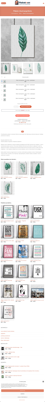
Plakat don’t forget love (35, 240)
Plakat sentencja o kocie (20, 280)
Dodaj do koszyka (25, 106)
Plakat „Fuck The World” (35, 220)
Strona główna (14, 13)
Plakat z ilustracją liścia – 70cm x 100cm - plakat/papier (25, 98)
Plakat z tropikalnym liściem (35, 177)
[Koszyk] (43, 3)
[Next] (42, 40)
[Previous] (3, 40)
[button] (43, 381)
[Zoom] (2, 60)
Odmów (22, 393)
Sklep (20, 13)
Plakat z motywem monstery (6, 177)
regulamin (3, 333)
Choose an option (25, 77)
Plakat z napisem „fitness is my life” (37, 300)
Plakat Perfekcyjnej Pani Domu (7, 260)
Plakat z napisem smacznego (6, 280)
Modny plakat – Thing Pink (21, 220)
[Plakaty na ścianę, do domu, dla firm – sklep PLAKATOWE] (22, 3)
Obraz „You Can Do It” (5, 321)
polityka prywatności (22, 399)
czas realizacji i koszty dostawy (7, 331)
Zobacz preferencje (22, 397)
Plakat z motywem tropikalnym (22, 177)
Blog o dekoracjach (5, 340)
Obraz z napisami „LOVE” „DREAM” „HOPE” (7, 301)
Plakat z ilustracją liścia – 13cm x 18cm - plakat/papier (25, 80)
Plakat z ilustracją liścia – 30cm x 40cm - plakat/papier (25, 89)
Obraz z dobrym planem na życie (7, 220)
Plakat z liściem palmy (5, 197)
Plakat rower (32, 280)
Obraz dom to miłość (20, 240)
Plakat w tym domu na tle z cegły (7, 240)
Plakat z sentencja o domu (35, 260)
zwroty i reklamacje (5, 338)
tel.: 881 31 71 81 (22, 122)
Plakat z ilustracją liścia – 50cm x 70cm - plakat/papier (25, 93)
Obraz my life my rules (20, 300)
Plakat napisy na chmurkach (21, 260)
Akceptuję (22, 390)
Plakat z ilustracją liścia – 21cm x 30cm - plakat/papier (25, 84)
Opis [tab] (22, 131)
